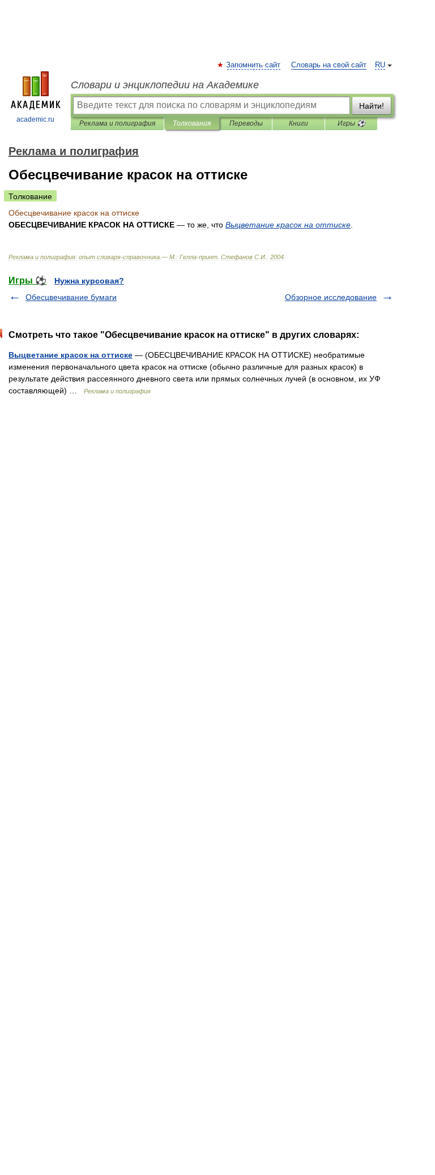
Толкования (192, 123)
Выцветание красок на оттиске (70, 354)
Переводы (246, 123)
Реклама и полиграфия (117, 123)
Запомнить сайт (253, 65)
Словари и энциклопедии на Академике (165, 85)
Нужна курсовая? (89, 280)
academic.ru (35, 119)
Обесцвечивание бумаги (71, 297)
